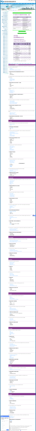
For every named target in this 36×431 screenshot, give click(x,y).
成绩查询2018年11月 (5, 51)
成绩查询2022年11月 (5, 65)
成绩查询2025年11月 (5, 72)
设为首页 (29, 0)
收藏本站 (32, 0)
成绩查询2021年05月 (5, 61)
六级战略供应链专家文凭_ (4, 26)
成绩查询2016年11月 (5, 37)
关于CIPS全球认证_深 (5, 12)
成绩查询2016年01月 (5, 40)
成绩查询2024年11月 (5, 69)
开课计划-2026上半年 (5, 23)
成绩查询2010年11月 (5, 47)
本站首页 (13, 10)
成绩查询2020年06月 (5, 58)
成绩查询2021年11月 (5, 62)
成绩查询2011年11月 (5, 44)
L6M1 (9, 63)
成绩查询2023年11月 (5, 68)
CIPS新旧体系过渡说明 (4, 33)
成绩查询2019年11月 (5, 54)
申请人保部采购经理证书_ (4, 30)
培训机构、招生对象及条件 (4, 16)
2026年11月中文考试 (5, 55)
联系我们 (34, 0)
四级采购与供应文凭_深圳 (4, 19)
